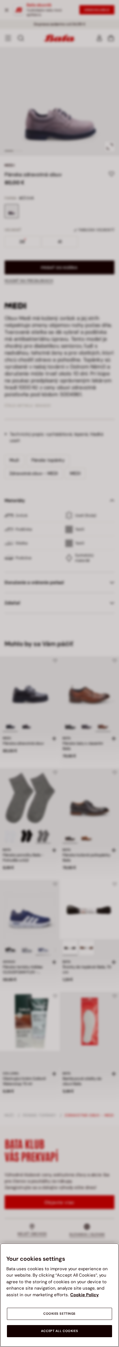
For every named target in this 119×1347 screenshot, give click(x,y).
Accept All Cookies (59, 1331)
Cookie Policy (84, 1295)
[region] (59, 1295)
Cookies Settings (59, 1314)
